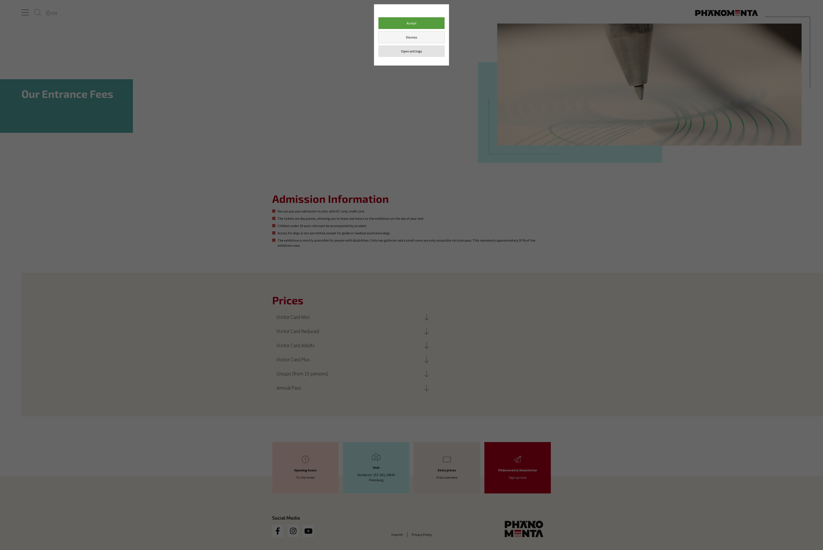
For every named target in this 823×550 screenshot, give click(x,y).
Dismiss (411, 37)
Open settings (411, 51)
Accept (412, 23)
